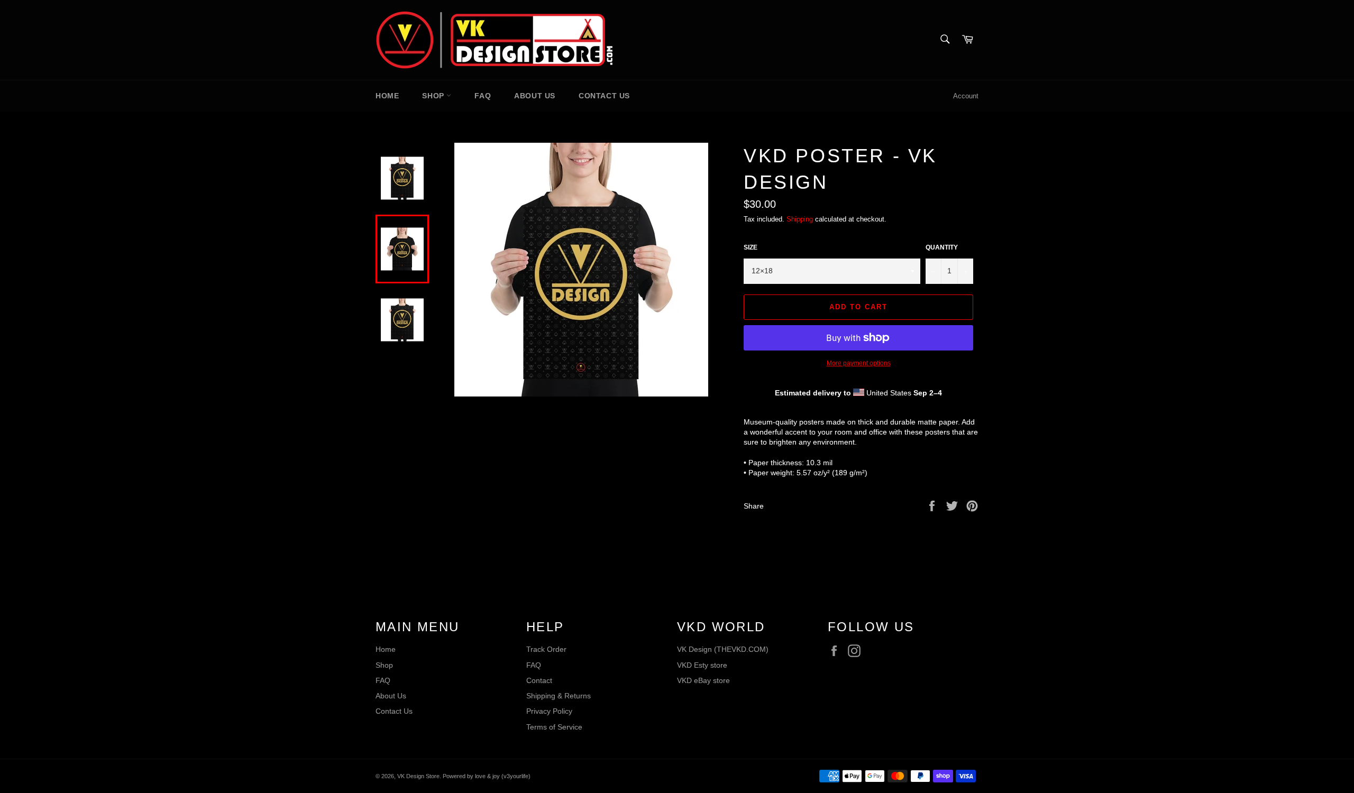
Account (965, 96)
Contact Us (604, 95)
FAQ (482, 95)
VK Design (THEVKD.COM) (723, 649)
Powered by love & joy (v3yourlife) (486, 776)
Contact (539, 680)
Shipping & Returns (558, 695)
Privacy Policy (549, 711)
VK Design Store (418, 776)
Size (750, 247)
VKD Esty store (702, 665)
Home (387, 95)
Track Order (546, 649)
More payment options (859, 363)
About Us (534, 95)
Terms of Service (554, 727)
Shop (434, 95)
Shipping (799, 219)
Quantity (942, 247)
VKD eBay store (703, 680)
